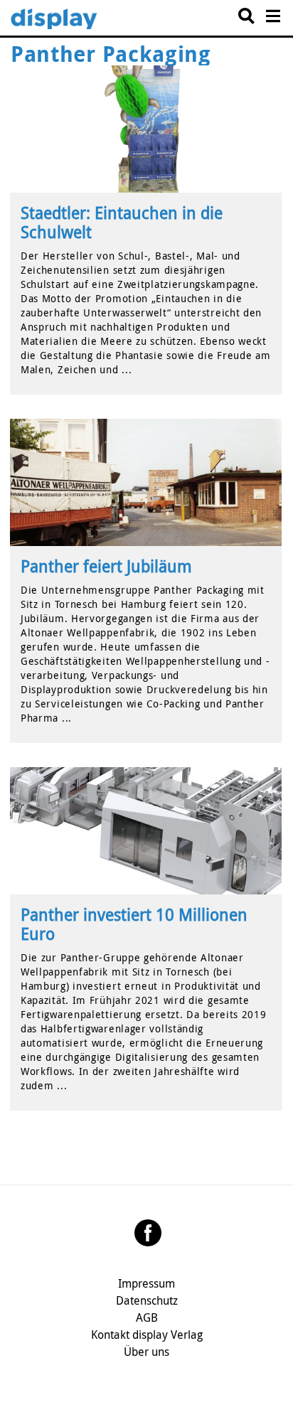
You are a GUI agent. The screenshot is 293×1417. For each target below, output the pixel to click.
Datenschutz (147, 1300)
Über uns (146, 1351)
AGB (147, 1317)
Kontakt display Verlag (147, 1334)
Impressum (146, 1283)
